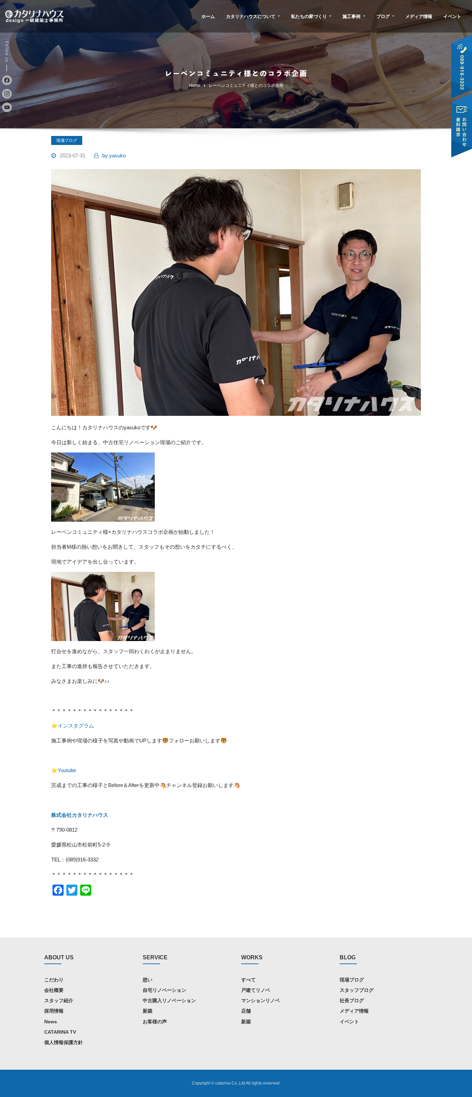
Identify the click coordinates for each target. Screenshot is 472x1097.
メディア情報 (418, 16)
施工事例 (352, 16)
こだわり (54, 979)
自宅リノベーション (164, 990)
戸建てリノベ (255, 990)
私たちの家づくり (309, 16)
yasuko (114, 155)
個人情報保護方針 (63, 1042)
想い (147, 979)
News (50, 1021)
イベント (452, 16)
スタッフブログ (357, 990)
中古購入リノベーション (169, 1000)
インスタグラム (76, 726)
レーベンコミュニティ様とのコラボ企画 (246, 85)
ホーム (208, 16)
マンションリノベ (260, 1000)
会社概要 (54, 990)
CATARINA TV (60, 1032)
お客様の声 (155, 1021)
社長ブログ (352, 1000)
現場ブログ (66, 140)
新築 (147, 1011)
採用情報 (54, 1011)
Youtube (67, 770)
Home (194, 85)
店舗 (246, 1011)
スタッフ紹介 (58, 1000)
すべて (248, 979)
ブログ (383, 16)
